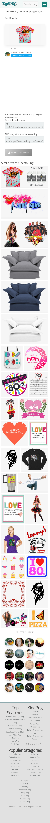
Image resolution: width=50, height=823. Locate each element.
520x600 (6, 606)
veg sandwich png (15, 729)
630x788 (6, 522)
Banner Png (25, 802)
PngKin (15, 769)
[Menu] (44, 4)
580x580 (6, 186)
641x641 (29, 552)
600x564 (6, 577)
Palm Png (35, 754)
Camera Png (35, 757)
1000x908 (7, 395)
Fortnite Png (35, 775)
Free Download (19, 152)
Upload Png (35, 727)
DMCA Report (35, 721)
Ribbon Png (15, 766)
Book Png (25, 795)
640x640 (23, 418)
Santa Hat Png (15, 760)
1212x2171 (7, 470)
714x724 (28, 369)
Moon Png (35, 766)
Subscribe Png (15, 754)
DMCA (28, 55)
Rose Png (15, 763)
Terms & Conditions (35, 718)
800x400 (6, 217)
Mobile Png (15, 772)
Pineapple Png (25, 789)
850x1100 (34, 395)
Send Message (18, 55)
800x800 (6, 369)
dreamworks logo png (15, 717)
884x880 (30, 577)
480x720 (6, 246)
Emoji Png (25, 792)
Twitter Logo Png (15, 757)
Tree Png (35, 760)
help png (15, 738)
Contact (35, 715)
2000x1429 (7, 342)
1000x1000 (31, 186)
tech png (15, 744)
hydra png (15, 741)
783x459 (22, 491)
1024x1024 (7, 418)
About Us (35, 711)
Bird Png (25, 786)
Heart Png (15, 775)
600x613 (33, 626)
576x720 (33, 444)
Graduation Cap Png (35, 769)
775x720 (6, 444)
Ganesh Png (25, 798)
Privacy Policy (35, 724)
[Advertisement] (25, 85)
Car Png (25, 783)
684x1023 (30, 522)
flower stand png (15, 726)
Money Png (25, 780)
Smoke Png (35, 763)
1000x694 (7, 626)
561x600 (28, 246)
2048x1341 (7, 278)
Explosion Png (35, 772)
